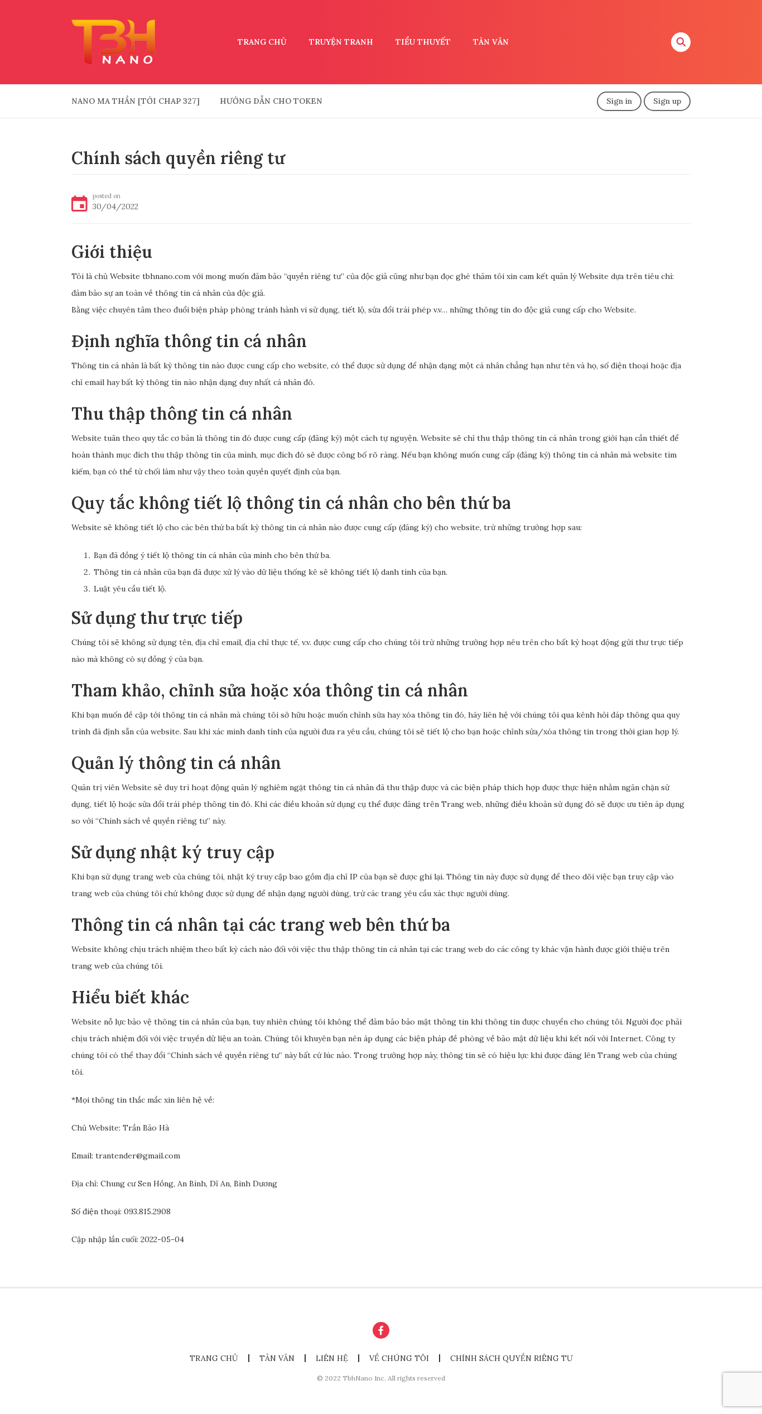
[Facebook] (381, 1330)
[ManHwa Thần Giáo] (113, 41)
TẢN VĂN (491, 42)
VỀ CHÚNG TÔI (399, 1358)
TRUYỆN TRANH (341, 42)
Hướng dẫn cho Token (271, 101)
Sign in (619, 101)
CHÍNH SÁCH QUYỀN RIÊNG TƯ (511, 1358)
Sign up (667, 101)
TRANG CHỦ (262, 42)
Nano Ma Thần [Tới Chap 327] (135, 101)
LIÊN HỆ (332, 1358)
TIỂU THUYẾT (423, 42)
